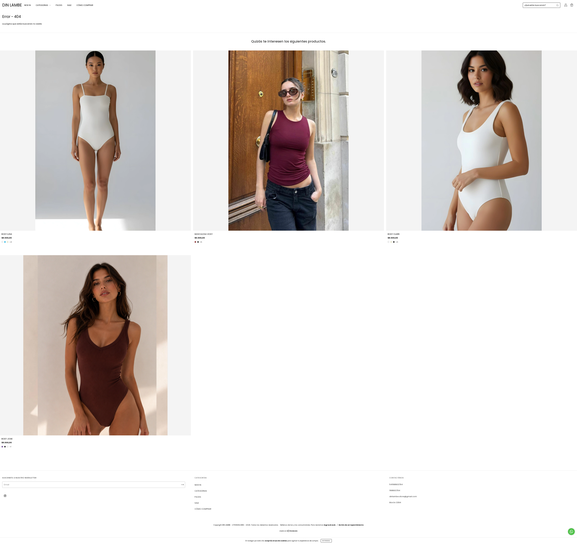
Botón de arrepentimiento (351, 525)
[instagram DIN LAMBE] (5, 495)
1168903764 (394, 490)
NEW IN (27, 5)
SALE (69, 5)
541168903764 (396, 484)
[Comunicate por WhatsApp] (571, 531)
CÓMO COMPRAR (84, 5)
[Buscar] (557, 5)
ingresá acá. (330, 525)
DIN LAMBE (12, 5)
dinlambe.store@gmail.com (403, 496)
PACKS (59, 5)
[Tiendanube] (288, 531)
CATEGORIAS (42, 5)
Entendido (326, 541)
